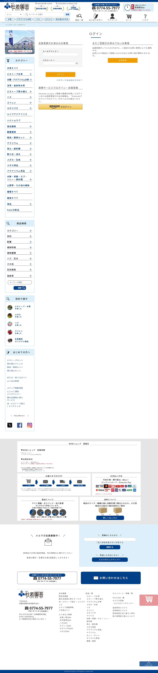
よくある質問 (13, 381)
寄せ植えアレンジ (15, 364)
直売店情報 (63, 596)
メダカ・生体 (14, 159)
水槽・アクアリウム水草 (18, 79)
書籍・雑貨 (91, 641)
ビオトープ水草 (15, 74)
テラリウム (12, 143)
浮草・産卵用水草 (16, 85)
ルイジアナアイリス (17, 114)
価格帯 (10, 275)
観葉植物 (11, 132)
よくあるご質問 (65, 614)
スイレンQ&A (65, 626)
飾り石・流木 (14, 154)
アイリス (90, 616)
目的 (9, 236)
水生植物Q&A (65, 620)
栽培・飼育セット (16, 137)
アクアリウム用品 (16, 171)
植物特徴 (11, 247)
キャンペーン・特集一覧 (123, 593)
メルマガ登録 (118, 600)
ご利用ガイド (64, 610)
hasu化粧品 (13, 210)
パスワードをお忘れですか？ (69, 80)
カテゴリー (12, 230)
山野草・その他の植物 (18, 185)
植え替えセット (14, 370)
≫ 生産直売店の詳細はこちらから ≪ (33, 471)
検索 (67, 14)
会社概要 (62, 593)
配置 (9, 241)
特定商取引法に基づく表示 (124, 613)
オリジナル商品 (93, 638)
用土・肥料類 (14, 148)
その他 (10, 264)
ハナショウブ (14, 120)
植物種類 (11, 253)
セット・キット (93, 635)
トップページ (11, 25)
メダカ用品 (12, 165)
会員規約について (120, 610)
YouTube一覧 (119, 598)
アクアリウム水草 (24, 19)
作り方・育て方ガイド (17, 377)
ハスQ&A (64, 623)
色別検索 (11, 269)
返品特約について (120, 608)
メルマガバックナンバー (124, 603)
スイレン (48, 19)
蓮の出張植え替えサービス (70, 599)
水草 (10, 19)
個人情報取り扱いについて (124, 616)
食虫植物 (11, 126)
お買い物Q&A (65, 617)
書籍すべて (12, 191)
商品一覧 (89, 593)
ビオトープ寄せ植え (17, 91)
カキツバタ (12, 108)
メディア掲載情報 (15, 388)
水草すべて (12, 68)
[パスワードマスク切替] (76, 63)
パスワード (49, 60)
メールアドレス (51, 51)
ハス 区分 (12, 258)
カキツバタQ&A (66, 628)
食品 (9, 204)
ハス (38, 19)
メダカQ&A (64, 631)
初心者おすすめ (62, 19)
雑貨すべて (12, 198)
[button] (60, 106)
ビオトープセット (15, 360)
